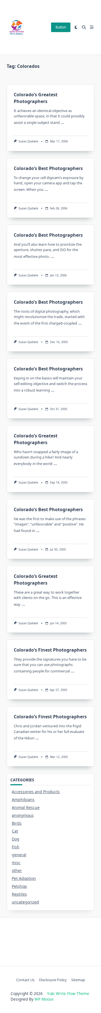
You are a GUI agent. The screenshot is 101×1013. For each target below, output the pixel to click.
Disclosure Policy (53, 979)
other (17, 870)
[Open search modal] (84, 27)
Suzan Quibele (28, 141)
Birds (17, 823)
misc (16, 862)
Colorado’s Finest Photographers (50, 650)
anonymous (23, 815)
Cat (15, 831)
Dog (15, 839)
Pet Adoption (24, 878)
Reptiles (19, 894)
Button (61, 27)
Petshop (19, 886)
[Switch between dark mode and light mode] (76, 27)
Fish (15, 846)
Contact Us (25, 979)
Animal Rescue (26, 807)
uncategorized (25, 902)
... (62, 122)
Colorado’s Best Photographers (48, 168)
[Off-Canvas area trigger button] (91, 27)
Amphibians (23, 799)
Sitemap (78, 979)
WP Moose (44, 999)
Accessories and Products (36, 791)
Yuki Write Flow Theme (68, 993)
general (19, 854)
